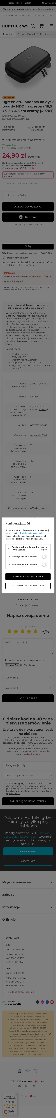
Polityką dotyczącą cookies (32, 533)
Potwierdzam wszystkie (28, 576)
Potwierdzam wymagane (28, 585)
